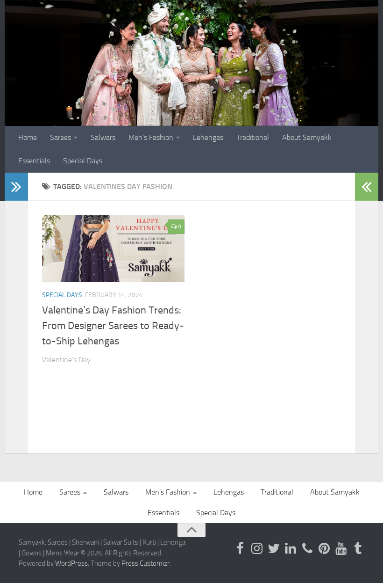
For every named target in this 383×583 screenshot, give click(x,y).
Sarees (60, 137)
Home (27, 137)
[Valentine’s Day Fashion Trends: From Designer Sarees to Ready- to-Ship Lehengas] (113, 248)
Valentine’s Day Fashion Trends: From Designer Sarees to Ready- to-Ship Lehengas (113, 325)
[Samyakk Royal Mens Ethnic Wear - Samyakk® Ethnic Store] (240, 548)
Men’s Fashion (150, 137)
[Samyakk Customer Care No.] (307, 548)
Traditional (252, 137)
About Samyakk (307, 137)
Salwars (103, 137)
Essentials (34, 160)
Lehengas (208, 137)
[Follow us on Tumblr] (357, 548)
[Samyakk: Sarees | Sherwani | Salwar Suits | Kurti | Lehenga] (324, 548)
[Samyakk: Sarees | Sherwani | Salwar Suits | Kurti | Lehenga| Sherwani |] (273, 548)
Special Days (82, 160)
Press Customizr (145, 563)
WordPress (71, 563)
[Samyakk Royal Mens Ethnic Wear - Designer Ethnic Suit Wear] (256, 548)
